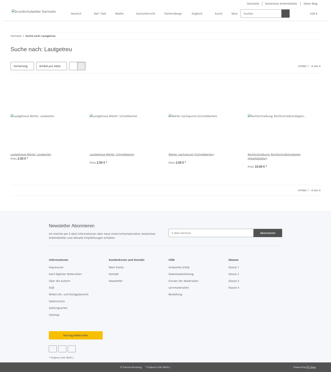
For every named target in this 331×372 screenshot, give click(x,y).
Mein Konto (116, 267)
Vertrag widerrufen (75, 335)
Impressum (56, 267)
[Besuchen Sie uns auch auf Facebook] (53, 349)
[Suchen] (285, 13)
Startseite (253, 3)
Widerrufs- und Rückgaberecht (68, 294)
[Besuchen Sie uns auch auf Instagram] (72, 349)
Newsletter (116, 281)
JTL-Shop (311, 367)
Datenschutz (57, 301)
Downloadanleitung (181, 274)
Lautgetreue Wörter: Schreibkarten (112, 154)
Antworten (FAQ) (179, 267)
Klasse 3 (234, 281)
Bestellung (175, 294)
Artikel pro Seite (50, 66)
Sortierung (21, 66)
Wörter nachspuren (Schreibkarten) (191, 154)
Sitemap (54, 315)
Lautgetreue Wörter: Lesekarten (31, 154)
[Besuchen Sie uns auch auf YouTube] (62, 349)
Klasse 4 (234, 287)
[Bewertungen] (95, 158)
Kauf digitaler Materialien (65, 274)
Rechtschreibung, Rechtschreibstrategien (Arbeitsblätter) (274, 156)
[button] (297, 13)
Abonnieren (267, 233)
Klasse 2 (234, 274)
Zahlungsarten (58, 308)
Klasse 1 (234, 267)
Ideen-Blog (310, 3)
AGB (51, 287)
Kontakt (114, 274)
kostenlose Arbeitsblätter (281, 3)
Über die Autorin (59, 281)
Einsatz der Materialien (183, 281)
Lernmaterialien (179, 287)
